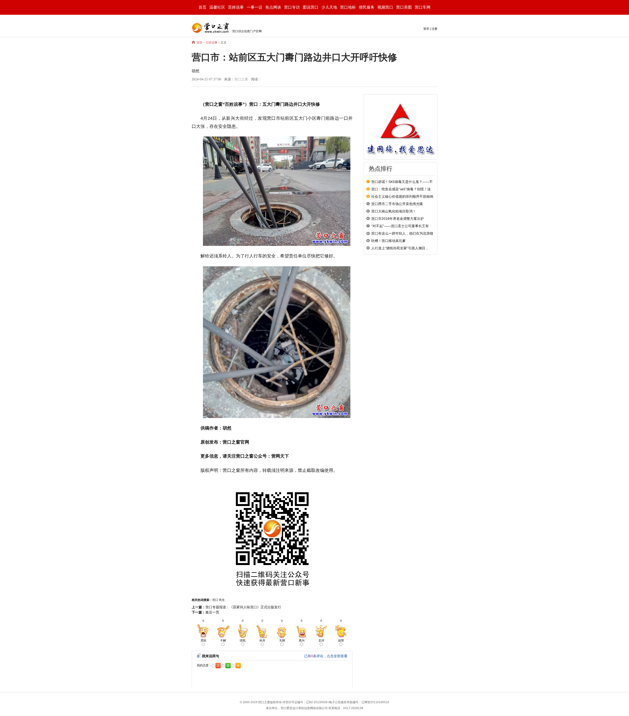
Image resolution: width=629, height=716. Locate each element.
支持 (321, 640)
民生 (222, 600)
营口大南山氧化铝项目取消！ (393, 211)
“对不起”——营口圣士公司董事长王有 (400, 226)
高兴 (302, 640)
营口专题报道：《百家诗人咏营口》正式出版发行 (243, 607)
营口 (215, 600)
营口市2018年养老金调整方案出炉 (397, 219)
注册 (434, 28)
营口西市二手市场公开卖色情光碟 (397, 204)
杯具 (262, 640)
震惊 (203, 640)
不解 (223, 640)
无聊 (282, 640)
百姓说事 (211, 42)
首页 (202, 7)
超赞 (341, 640)
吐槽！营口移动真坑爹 (388, 241)
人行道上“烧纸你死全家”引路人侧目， (400, 248)
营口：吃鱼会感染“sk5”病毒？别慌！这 (401, 189)
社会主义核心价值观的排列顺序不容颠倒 (402, 196)
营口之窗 (241, 79)
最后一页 (212, 612)
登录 (426, 28)
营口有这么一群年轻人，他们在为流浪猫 (402, 233)
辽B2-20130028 (317, 702)
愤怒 (243, 640)
